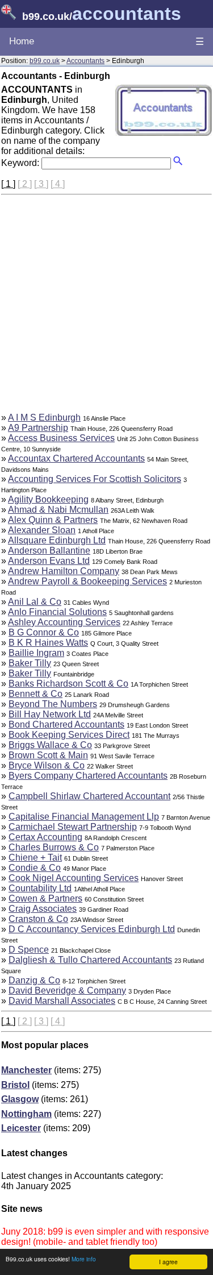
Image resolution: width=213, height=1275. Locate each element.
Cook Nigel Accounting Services (74, 878)
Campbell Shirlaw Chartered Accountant (89, 796)
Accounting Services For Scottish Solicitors (94, 479)
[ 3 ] (41, 184)
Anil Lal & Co (34, 602)
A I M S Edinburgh (44, 417)
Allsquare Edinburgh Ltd (57, 540)
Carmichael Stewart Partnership (73, 827)
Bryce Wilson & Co (47, 765)
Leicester (21, 1128)
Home (21, 41)
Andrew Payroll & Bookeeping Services (87, 581)
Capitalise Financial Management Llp (84, 816)
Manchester (26, 1070)
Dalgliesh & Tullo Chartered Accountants (90, 960)
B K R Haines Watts (48, 642)
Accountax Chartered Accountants (76, 458)
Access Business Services (61, 438)
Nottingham (26, 1114)
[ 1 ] (8, 184)
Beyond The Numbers (53, 704)
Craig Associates (43, 908)
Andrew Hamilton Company (63, 571)
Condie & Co (35, 868)
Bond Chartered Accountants (66, 724)
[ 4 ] (58, 184)
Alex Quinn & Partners (53, 520)
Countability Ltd (40, 888)
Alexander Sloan (42, 530)
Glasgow (20, 1099)
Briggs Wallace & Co (50, 745)
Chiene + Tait (35, 857)
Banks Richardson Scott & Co (68, 683)
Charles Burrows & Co (54, 847)
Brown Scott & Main (48, 755)
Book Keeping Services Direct (69, 735)
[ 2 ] (25, 184)
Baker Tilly (30, 663)
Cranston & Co (38, 919)
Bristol (15, 1085)
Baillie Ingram (36, 653)
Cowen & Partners (45, 898)
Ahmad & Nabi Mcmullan (58, 509)
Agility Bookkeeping (48, 499)
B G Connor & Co (44, 632)
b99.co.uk (45, 61)
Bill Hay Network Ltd (50, 714)
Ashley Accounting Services (64, 622)
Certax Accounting (45, 837)
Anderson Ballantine (49, 550)
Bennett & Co (35, 694)
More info (84, 1259)
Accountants (85, 61)
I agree (168, 1261)
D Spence (29, 949)
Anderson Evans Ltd (49, 561)
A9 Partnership (38, 428)
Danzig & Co (34, 980)
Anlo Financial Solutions (57, 612)
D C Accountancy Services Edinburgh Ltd (92, 929)
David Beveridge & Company (67, 990)
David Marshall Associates (62, 1001)
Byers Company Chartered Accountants (88, 775)
